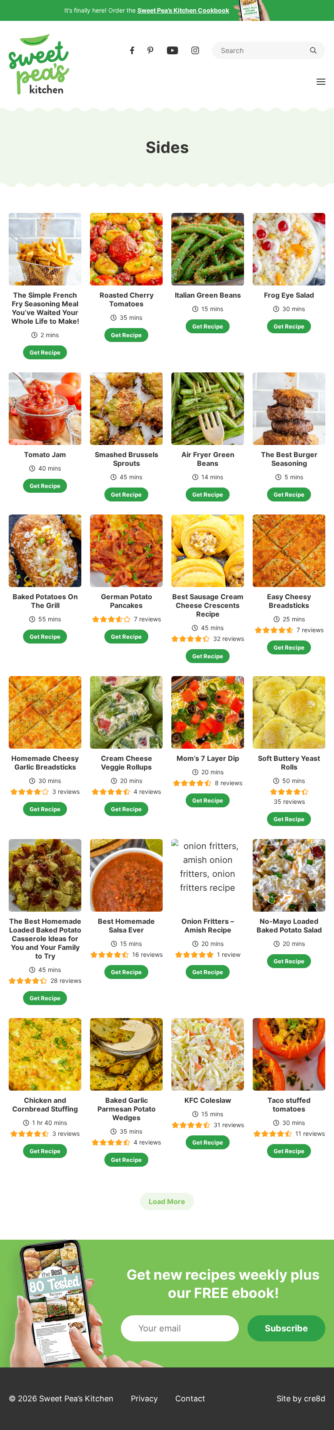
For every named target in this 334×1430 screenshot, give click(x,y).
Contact (190, 1398)
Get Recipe (45, 352)
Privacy (144, 1398)
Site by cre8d (301, 1398)
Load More (167, 1201)
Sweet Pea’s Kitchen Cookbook (183, 10)
